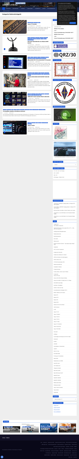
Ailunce (29, 37)
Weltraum (29, 75)
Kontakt (55, 341)
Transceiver (36, 22)
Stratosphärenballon (42, 109)
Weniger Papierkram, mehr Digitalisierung (67, 428)
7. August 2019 (31, 98)
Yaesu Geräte (56, 389)
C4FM (37, 122)
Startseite (8, 8)
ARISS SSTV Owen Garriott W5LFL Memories (38, 96)
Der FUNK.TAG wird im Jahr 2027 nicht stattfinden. (11, 428)
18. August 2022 (31, 44)
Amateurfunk (15, 8)
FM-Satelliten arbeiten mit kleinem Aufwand (14, 111)
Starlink (23, 8)
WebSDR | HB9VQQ (57, 380)
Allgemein (35, 57)
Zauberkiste (37, 8)
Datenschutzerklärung (58, 264)
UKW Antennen (56, 307)
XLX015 (58, 407)
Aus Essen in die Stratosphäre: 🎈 (45, 428)
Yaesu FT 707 (56, 311)
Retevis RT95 (56, 302)
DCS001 (55, 405)
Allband (32, 57)
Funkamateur (46, 37)
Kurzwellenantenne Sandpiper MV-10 (60, 290)
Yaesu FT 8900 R (57, 314)
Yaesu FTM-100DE (57, 328)
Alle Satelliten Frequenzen (58, 225)
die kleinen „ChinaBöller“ (58, 285)
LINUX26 (43, 8)
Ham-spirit (55, 331)
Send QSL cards (57, 363)
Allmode (39, 57)
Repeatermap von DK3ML (58, 360)
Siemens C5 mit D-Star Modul (59, 304)
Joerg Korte (37, 44)
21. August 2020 (31, 61)
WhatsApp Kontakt (57, 385)
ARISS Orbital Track (57, 259)
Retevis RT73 (56, 297)
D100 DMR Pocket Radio (58, 282)
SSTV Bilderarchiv (51, 8)
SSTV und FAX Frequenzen (59, 249)
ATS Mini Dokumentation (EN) (52, 444)
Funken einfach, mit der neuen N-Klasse (61, 271)
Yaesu (39, 22)
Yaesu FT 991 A (31, 125)
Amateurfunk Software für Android (60, 254)
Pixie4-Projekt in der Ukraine (70, 210)
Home (41, 442)
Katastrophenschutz (57, 233)
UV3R (55, 309)
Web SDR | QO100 (57, 370)
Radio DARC (56, 358)
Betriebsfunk (37, 37)
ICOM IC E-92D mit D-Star (58, 287)
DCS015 (55, 407)
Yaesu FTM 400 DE (57, 326)
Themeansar (20, 449)
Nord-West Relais (57, 353)
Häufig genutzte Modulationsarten (60, 231)
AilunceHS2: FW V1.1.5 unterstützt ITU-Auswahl (39, 60)
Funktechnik (30, 8)
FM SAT (15, 109)
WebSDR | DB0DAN (57, 377)
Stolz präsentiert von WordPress (7, 449)
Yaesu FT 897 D (57, 316)
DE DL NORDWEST (57, 411)
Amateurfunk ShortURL (58, 252)
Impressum (56, 339)
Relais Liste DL (56, 241)
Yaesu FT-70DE (56, 321)
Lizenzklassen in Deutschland (59, 346)
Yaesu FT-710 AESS (32, 24)
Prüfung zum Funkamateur (55, 450)
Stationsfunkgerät (30, 22)
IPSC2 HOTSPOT (57, 409)
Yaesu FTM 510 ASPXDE (58, 387)
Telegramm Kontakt (57, 368)
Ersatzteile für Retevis (58, 266)
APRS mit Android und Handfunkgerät (60, 257)
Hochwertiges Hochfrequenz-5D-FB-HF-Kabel (62, 336)
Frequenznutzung (57, 269)
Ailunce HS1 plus (57, 275)
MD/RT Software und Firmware (59, 292)
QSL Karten (56, 238)
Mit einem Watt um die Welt (58, 210)
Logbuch (55, 348)
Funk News (41, 37)
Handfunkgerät (27, 109)
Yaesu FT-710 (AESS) (58, 324)
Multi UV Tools (56, 351)
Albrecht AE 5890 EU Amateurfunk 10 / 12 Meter (62, 280)
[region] (67, 13)
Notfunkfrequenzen (57, 236)
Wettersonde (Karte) (57, 382)
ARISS (12, 109)
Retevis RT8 (56, 299)
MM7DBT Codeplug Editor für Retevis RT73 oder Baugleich (29, 429)
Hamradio (34, 58)
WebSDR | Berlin (57, 375)
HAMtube (55, 334)
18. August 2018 (31, 127)
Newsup (15, 449)
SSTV (31, 109)
